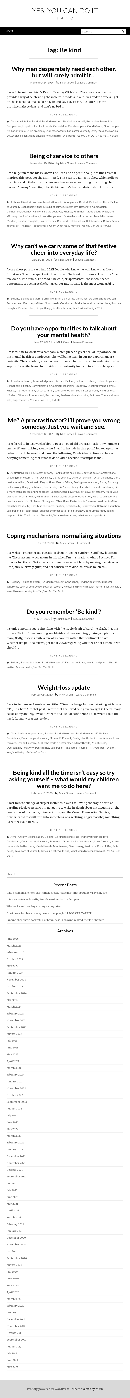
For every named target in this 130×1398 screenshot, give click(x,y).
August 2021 (14, 1183)
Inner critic (50, 486)
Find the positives (52, 211)
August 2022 (14, 1108)
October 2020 (15, 1251)
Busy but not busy (87, 472)
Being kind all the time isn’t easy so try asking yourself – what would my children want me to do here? (64, 779)
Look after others (56, 130)
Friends (47, 126)
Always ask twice (20, 121)
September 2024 (17, 993)
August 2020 (14, 1264)
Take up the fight (95, 510)
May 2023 (12, 1054)
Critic (35, 477)
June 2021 (12, 1197)
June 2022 (13, 1122)
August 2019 (14, 1346)
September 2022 (17, 1101)
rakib (99, 1389)
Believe (103, 733)
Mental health (27, 496)
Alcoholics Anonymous (64, 202)
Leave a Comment (87, 82)
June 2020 (13, 1278)
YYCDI (114, 135)
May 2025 (12, 965)
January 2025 (15, 972)
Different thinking (82, 477)
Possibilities (38, 505)
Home (10, 31)
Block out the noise (65, 472)
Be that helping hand (32, 206)
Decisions (45, 477)
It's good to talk (16, 130)
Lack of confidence (102, 486)
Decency (26, 211)
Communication (40, 385)
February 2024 (15, 1013)
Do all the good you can (102, 298)
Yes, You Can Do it (65, 10)
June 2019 (12, 1360)
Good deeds (94, 211)
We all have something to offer (24, 591)
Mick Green (67, 82)
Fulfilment (79, 211)
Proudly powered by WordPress (48, 1389)
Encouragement (97, 385)
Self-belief (13, 510)
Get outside (60, 126)
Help (105, 211)
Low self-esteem (94, 491)
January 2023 (15, 1081)
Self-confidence (29, 510)
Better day (92, 121)
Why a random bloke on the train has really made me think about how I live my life (57, 892)
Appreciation (35, 733)
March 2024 (14, 1006)
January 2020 (15, 1312)
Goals (75, 738)
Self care (95, 395)
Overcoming (14, 747)
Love (93, 130)
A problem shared (39, 202)
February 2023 (15, 1074)
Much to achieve (102, 496)
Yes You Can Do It (86, 135)
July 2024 (12, 999)
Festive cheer (14, 303)
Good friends (94, 126)
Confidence (71, 581)
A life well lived (19, 202)
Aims (13, 733)
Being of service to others (63, 155)
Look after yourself (78, 130)
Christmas (82, 298)
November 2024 (16, 979)
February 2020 (15, 1305)
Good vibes (67, 303)
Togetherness (40, 225)
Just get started (81, 486)
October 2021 (15, 1169)
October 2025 (15, 959)
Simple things (43, 307)
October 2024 (15, 986)
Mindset (11, 220)
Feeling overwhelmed (86, 482)
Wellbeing (69, 135)
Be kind (36, 121)
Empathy (27, 126)
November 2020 (16, 1244)
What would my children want (88, 850)
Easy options (47, 482)
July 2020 (12, 1271)
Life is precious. (35, 130)
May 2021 (12, 1203)
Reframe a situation (108, 505)
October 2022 (15, 1095)
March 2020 (14, 1298)
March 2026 (14, 945)
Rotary (107, 220)
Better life (106, 121)
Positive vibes (47, 220)
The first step (31, 515)
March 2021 (14, 1217)
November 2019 (16, 1326)
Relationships (94, 220)
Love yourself (76, 491)
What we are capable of (91, 515)
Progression (89, 505)
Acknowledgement (43, 381)
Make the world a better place (81, 216)
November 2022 (16, 1088)
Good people (111, 126)
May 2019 (12, 1366)
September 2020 (17, 1258)
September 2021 (16, 1176)
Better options (43, 472)
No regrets (48, 501)
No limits (35, 501)
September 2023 (16, 1027)
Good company (77, 126)
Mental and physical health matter (41, 135)
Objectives (62, 501)
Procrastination (55, 505)
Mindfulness (107, 216)
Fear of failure (64, 482)
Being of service (54, 206)
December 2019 (16, 1319)
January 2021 (15, 1231)
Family (38, 126)
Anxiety (22, 733)
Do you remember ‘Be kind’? (63, 611)
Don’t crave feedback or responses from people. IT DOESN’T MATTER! (49, 913)
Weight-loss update (64, 687)
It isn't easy (64, 486)
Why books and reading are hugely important (34, 906)
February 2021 (15, 1224)
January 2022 (15, 1149)
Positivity (23, 505)
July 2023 (12, 1040)
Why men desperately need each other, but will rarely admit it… (64, 72)
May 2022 (12, 1129)
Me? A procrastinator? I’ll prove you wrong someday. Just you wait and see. (64, 423)
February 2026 (15, 952)
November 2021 (16, 1163)
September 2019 (16, 1339)
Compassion (14, 126)
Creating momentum (18, 477)
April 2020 (13, 1292)
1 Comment (83, 542)
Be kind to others (52, 121)
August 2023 (14, 1033)
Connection (13, 211)
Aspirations (17, 472)
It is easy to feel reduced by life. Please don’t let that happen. (43, 899)
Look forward (59, 491)
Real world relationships (71, 220)
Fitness (54, 738)
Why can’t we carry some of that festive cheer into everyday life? (64, 249)
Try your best (97, 747)
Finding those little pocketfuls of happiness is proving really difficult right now (55, 920)
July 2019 (12, 1353)
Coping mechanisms (62, 385)
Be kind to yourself (74, 121)
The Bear (25, 225)
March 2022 (14, 1135)
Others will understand (31, 395)
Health (85, 738)
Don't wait (33, 482)
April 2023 (13, 1061)
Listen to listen (44, 390)
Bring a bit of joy (64, 298)
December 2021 (16, 1156)
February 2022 (15, 1142)
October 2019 (14, 1332)
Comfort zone (107, 472)
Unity (52, 225)
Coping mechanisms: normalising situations (64, 535)
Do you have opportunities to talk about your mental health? (64, 331)
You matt (103, 135)
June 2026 (13, 938)
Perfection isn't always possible (88, 501)
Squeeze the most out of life (56, 510)
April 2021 (13, 1210)
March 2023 (14, 1067)
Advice (60, 381)
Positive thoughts (28, 220)
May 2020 (12, 1285)
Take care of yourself (76, 747)
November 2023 (16, 1020)
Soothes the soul (62, 307)
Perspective (52, 395)
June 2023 (12, 1047)
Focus (103, 482)
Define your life (61, 477)
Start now (78, 510)
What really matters (68, 225)
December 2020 (16, 1237)
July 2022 (12, 1115)
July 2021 (12, 1190)
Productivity (73, 505)
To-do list (46, 515)
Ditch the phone (103, 477)
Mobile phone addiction (77, 496)
